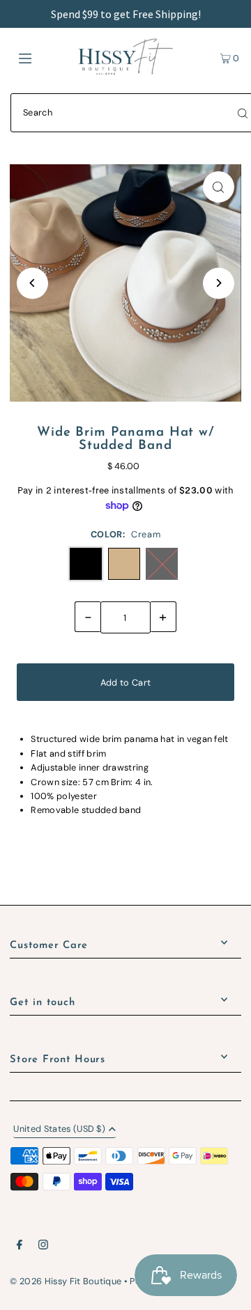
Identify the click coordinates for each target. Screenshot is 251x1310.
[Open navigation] (40, 57)
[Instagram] (43, 1247)
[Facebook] (19, 1247)
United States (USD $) (59, 1130)
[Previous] (32, 283)
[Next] (218, 283)
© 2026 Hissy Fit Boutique (65, 1281)
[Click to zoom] (218, 187)
